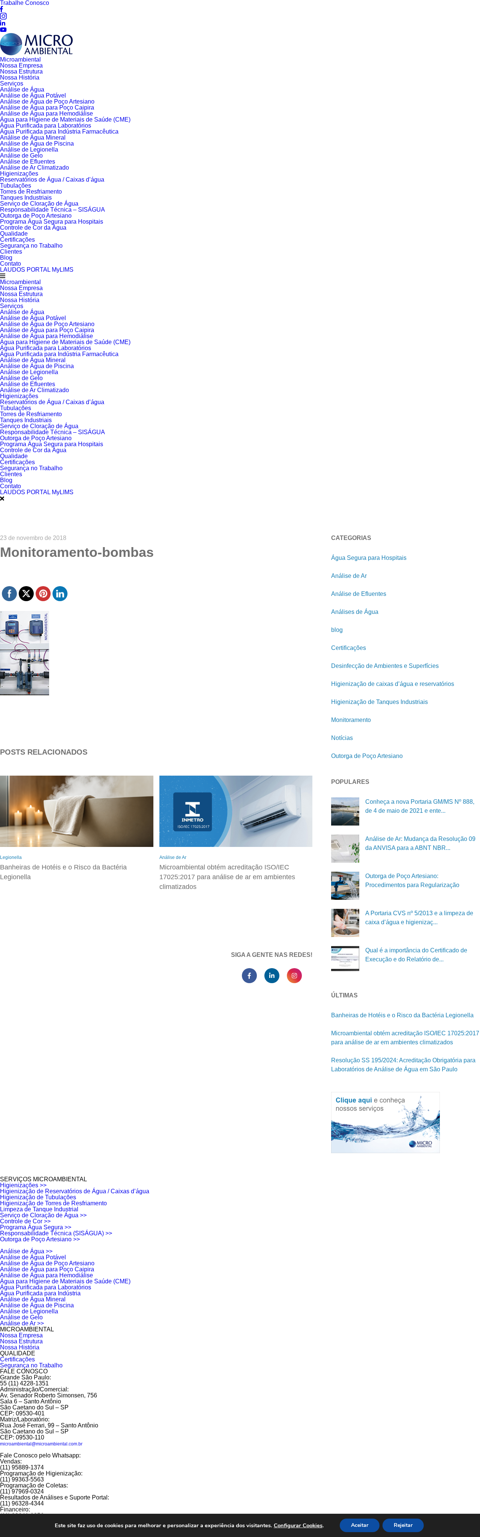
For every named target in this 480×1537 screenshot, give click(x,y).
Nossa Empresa (21, 65)
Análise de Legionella (29, 149)
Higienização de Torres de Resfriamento (53, 1203)
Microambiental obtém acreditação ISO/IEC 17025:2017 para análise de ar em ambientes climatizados (227, 876)
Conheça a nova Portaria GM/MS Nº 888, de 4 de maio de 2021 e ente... (419, 806)
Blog (6, 257)
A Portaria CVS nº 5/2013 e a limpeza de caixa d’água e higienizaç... (419, 917)
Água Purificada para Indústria (40, 1293)
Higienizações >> (23, 1185)
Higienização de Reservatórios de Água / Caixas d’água (74, 1191)
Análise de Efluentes (27, 161)
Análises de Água (354, 612)
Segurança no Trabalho (31, 245)
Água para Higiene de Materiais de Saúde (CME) (65, 119)
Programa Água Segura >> (35, 1227)
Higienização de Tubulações (38, 1197)
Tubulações (15, 185)
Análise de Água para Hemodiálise (46, 113)
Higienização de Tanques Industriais (379, 702)
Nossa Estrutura (21, 71)
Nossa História (19, 77)
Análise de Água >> (26, 1251)
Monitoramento (351, 720)
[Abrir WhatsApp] (461, 1518)
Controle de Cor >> (25, 1221)
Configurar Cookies (298, 1525)
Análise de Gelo (21, 155)
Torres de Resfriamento (31, 191)
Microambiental (20, 59)
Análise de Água (22, 89)
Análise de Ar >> (22, 1323)
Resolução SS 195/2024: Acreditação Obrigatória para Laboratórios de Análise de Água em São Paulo (403, 1064)
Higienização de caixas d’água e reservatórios (392, 684)
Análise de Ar (172, 857)
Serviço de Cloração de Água (39, 203)
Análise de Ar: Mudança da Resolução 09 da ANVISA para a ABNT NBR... (420, 843)
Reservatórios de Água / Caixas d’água (52, 179)
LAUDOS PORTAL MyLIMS (37, 269)
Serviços (11, 83)
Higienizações (19, 173)
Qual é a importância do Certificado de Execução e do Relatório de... (416, 955)
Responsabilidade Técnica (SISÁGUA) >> (56, 1233)
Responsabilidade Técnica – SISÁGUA (52, 209)
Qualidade (14, 233)
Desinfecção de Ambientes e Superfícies (385, 666)
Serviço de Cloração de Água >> (43, 1215)
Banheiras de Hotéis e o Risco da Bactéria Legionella (63, 872)
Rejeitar (403, 1525)
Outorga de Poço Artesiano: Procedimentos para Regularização (412, 880)
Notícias (342, 738)
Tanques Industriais (26, 197)
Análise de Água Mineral (33, 137)
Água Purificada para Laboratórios (45, 125)
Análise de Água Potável (33, 95)
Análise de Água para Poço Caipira (47, 107)
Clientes (11, 251)
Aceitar (359, 1525)
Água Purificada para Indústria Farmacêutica (59, 131)
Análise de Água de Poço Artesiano (47, 101)
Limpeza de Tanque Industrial (39, 1209)
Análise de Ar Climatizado (34, 167)
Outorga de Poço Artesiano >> (40, 1239)
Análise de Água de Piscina (37, 143)
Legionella (11, 857)
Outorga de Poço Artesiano (36, 215)
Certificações (17, 239)
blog (337, 630)
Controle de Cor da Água (33, 227)
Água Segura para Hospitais (368, 558)
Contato (10, 263)
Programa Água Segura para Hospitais (51, 221)
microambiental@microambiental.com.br (41, 1444)
